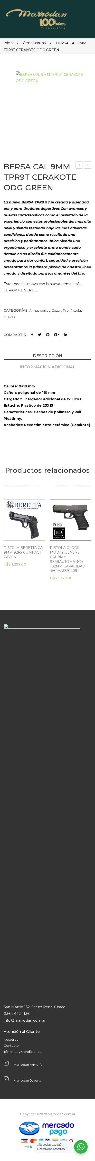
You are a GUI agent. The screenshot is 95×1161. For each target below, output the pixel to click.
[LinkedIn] (65, 334)
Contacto (11, 1045)
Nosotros (11, 1039)
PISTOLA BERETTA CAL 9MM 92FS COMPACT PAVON (24, 552)
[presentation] (8, 545)
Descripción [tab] (47, 355)
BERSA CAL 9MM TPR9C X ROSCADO (88, 166)
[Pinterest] (47, 334)
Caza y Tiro (60, 310)
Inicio (8, 43)
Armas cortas (34, 43)
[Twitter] (39, 334)
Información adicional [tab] (47, 367)
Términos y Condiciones (22, 1052)
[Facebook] (32, 334)
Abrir (80, 18)
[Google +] (56, 334)
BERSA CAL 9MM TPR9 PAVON (79, 166)
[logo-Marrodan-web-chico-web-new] (36, 18)
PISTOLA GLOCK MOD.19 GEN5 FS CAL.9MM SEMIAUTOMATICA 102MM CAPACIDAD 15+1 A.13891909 (67, 559)
